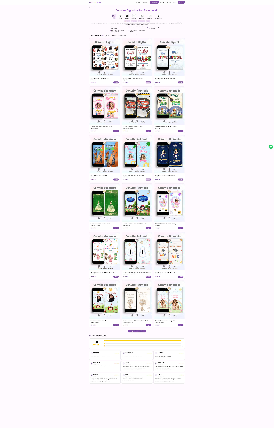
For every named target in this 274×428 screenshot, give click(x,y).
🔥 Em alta (127, 21)
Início (139, 2)
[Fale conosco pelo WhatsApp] (271, 147)
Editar (145, 2)
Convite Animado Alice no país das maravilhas (136, 272)
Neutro (147, 21)
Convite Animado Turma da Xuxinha (101, 126)
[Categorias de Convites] (158, 2)
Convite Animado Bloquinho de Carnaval (103, 272)
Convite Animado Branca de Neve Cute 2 (135, 224)
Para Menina (141, 21)
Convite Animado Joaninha (99, 321)
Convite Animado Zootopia (99, 175)
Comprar (116, 82)
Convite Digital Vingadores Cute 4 (100, 78)
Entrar (182, 2)
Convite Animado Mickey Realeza (165, 175)
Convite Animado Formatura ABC (165, 272)
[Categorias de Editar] (148, 2)
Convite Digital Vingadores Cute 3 (133, 78)
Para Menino (134, 21)
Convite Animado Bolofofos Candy (165, 224)
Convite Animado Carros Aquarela (133, 126)
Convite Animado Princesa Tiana (100, 224)
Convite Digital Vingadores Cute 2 (165, 78)
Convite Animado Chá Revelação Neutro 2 (135, 321)
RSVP (163, 2)
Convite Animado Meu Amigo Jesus (165, 321)
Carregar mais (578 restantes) (137, 331)
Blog (170, 2)
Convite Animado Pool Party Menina (133, 175)
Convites (154, 2)
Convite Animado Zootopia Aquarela (166, 126)
